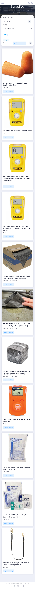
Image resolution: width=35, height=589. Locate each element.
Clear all (12, 40)
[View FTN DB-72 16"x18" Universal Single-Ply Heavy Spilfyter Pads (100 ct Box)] (17, 258)
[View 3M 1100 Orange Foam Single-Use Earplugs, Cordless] (17, 64)
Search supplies (8, 17)
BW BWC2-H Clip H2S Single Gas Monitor (17, 131)
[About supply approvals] (30, 43)
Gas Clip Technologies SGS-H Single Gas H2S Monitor (17, 420)
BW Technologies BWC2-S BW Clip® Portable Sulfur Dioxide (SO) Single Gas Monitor (17, 228)
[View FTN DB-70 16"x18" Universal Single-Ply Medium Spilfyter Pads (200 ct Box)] (17, 305)
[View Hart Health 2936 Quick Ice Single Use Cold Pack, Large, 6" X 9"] (17, 496)
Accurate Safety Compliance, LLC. (20, 583)
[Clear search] (29, 21)
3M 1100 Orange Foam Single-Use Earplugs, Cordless (15, 84)
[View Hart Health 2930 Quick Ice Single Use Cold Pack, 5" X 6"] (17, 449)
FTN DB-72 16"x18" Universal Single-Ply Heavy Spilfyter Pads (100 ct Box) (16, 277)
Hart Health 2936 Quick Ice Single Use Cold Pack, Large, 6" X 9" (16, 516)
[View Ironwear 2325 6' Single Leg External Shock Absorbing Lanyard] (17, 544)
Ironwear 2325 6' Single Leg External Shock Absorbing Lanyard (16, 564)
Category (6, 24)
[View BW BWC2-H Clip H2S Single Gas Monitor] (17, 112)
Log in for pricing (8, 91)
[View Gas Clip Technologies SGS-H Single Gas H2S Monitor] (17, 401)
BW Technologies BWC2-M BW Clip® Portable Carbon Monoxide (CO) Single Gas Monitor (16, 178)
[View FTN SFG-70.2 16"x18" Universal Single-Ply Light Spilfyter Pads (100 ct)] (17, 353)
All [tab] (6, 34)
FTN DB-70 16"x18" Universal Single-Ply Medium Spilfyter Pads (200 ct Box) (17, 325)
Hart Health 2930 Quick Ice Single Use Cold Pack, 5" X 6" (16, 468)
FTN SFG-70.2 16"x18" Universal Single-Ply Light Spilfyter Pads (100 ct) (16, 372)
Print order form (20, 43)
